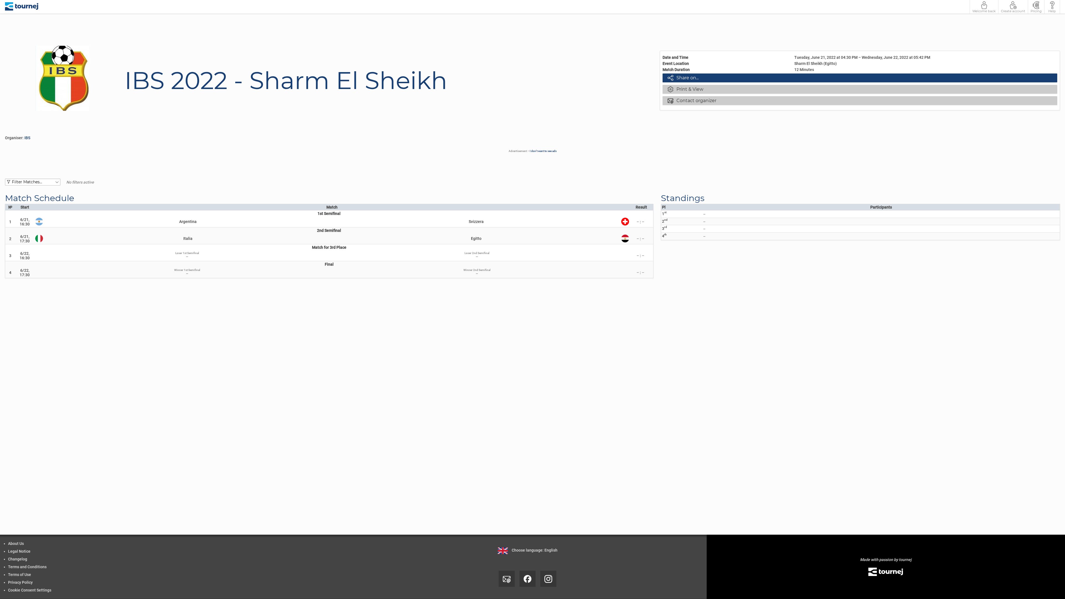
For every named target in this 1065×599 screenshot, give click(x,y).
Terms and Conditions (27, 567)
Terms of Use (19, 574)
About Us (16, 543)
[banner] (22, 7)
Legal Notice (19, 551)
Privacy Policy (20, 582)
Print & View (685, 89)
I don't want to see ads (543, 151)
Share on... (683, 77)
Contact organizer (692, 100)
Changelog (17, 559)
